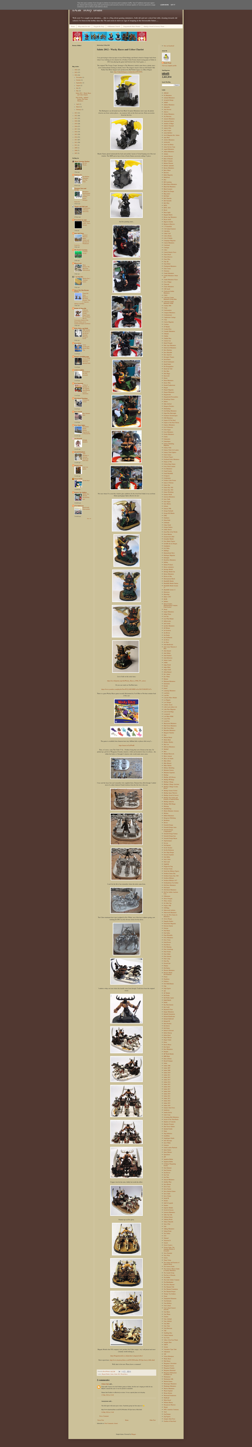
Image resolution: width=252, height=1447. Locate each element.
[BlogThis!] (124, 1372)
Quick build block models (86, 508)
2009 (76, 148)
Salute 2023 (167, 1098)
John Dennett (167, 651)
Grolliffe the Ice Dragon (170, 544)
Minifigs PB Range (169, 779)
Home (73, 26)
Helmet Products (168, 565)
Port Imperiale (78, 383)
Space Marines (168, 1152)
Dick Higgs (167, 373)
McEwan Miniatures (169, 747)
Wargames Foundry (169, 1368)
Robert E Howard (169, 1030)
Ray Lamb (167, 1007)
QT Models (167, 993)
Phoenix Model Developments (168, 973)
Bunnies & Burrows (169, 224)
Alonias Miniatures (169, 114)
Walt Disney (167, 1361)
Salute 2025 (167, 1103)
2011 (76, 145)
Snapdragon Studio (169, 1138)
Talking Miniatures (169, 1229)
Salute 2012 (117, 1374)
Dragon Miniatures (169, 392)
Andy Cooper (167, 130)
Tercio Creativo (168, 1245)
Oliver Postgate (168, 898)
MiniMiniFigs (167, 809)
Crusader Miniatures (169, 331)
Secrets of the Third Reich (171, 1119)
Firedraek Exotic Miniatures (171, 459)
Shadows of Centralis (170, 1122)
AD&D (166, 102)
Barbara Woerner (168, 163)
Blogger (133, 1434)
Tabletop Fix (78, 175)
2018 (76, 126)
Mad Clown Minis (169, 728)
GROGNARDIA (79, 370)
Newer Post (100, 1420)
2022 (76, 115)
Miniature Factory (169, 770)
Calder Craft (167, 233)
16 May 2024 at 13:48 (107, 1412)
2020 (76, 121)
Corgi (165, 319)
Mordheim (167, 820)
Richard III (167, 1021)
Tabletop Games (168, 1217)
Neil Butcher (167, 845)
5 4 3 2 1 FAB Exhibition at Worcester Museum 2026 (86, 360)
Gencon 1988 (167, 508)
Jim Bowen (167, 633)
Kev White (167, 676)
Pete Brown (167, 945)
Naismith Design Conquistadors (168, 830)
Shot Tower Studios (169, 1126)
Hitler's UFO (167, 597)
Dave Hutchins (168, 350)
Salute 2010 (167, 1072)
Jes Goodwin (167, 630)
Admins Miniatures (169, 105)
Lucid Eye (167, 721)
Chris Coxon (167, 268)
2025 (76, 72)
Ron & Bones (167, 1044)
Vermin (166, 1347)
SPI (165, 1157)
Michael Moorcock (169, 754)
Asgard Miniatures (169, 149)
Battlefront (167, 177)
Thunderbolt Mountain (170, 1298)
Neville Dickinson (169, 850)
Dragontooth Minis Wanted (131, 26)
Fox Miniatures (168, 469)
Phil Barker (167, 968)
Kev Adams (167, 674)
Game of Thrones (168, 483)
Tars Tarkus (167, 1233)
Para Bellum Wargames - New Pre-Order (86, 179)
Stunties (166, 1205)
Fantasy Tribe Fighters (170, 452)
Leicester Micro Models (170, 698)
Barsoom (166, 172)
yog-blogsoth (78, 439)
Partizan (166, 928)
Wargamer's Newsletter (170, 1363)
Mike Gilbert (167, 761)
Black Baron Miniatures (170, 184)
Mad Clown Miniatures (170, 726)
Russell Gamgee (168, 1061)
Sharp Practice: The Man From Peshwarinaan (86, 267)
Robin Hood (167, 1035)
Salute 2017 (167, 1089)
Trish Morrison (168, 1328)
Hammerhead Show (169, 553)
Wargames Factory (169, 1366)
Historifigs (167, 594)
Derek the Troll (168, 369)
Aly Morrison (167, 116)
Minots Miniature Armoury (171, 811)
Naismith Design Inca (170, 836)
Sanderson (166, 1110)
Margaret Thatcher (169, 733)
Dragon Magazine (169, 390)
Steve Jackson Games (170, 1191)
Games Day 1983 (168, 490)
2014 (76, 137)
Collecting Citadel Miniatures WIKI (169, 302)
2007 (76, 153)
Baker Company (168, 161)
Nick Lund (167, 862)
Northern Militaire (169, 878)
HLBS (165, 599)
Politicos (166, 981)
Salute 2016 (167, 1087)
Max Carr (166, 744)
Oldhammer (167, 896)
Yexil (165, 1412)
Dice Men (166, 371)
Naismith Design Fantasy (171, 834)
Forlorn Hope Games (169, 464)
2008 (76, 150)
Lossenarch (167, 714)
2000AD (166, 93)
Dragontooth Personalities (171, 397)
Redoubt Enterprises (169, 1014)
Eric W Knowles (168, 427)
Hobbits (166, 601)
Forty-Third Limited (169, 466)
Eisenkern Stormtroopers (171, 415)
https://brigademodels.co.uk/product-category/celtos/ (126, 1356)
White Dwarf (167, 1400)
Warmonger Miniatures (170, 1384)
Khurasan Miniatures (169, 681)
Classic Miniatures (169, 286)
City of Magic (167, 282)
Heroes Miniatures (169, 574)
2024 (76, 75)
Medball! (166, 749)
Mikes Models (167, 765)
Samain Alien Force (169, 1108)
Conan (165, 308)
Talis (165, 1226)
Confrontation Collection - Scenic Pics (86, 209)
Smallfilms (167, 1136)
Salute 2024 (167, 1101)
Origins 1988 (167, 905)
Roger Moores (168, 1037)
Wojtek (166, 1407)
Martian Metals (168, 737)
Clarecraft (166, 284)
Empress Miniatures (169, 425)
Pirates (165, 977)
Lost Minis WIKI (168, 716)
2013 (76, 140)
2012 (76, 142)
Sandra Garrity (168, 1112)
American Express (169, 121)
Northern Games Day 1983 (171, 876)
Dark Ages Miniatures (170, 345)
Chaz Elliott (167, 264)
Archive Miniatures (169, 140)
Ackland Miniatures (169, 98)
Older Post (153, 1420)
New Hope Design (169, 852)
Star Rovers (167, 1173)
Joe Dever (166, 640)
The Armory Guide (169, 1266)
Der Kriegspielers (168, 366)
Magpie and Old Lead (81, 206)
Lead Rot (166, 695)
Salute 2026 (167, 1105)
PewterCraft (167, 963)
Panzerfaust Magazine (170, 923)
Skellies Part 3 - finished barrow (86, 280)
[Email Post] (119, 1371)
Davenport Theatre (169, 357)
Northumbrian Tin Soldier (171, 883)
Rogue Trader (167, 1040)
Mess (165, 751)
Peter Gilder (167, 954)
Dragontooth (167, 394)
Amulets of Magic (169, 123)
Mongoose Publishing (170, 818)
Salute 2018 (167, 1091)
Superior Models (168, 1208)
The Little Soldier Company (171, 1280)
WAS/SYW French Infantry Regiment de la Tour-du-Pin (86, 430)
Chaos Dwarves (168, 257)
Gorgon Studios (168, 527)
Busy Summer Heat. (86, 414)
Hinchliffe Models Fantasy (171, 583)
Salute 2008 (167, 1070)
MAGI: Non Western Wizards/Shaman (86, 496)
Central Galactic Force (170, 252)
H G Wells (167, 548)
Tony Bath (167, 1323)
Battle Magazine (168, 175)
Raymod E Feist (168, 1009)
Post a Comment (104, 1416)
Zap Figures (167, 1416)
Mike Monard (167, 763)
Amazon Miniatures (169, 119)
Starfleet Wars (167, 1182)
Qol (165, 991)
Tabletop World (168, 1219)
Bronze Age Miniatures (170, 217)
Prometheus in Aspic (80, 220)
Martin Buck (167, 740)
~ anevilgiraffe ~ (79, 277)
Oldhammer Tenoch (114, 26)
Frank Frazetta (168, 471)
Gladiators (166, 518)
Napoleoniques (168, 841)
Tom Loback (167, 1305)
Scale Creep (167, 1115)
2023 (76, 113)
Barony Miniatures (169, 168)
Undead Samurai (168, 1335)
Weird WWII (78, 479)
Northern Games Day (170, 873)
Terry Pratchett (168, 1253)
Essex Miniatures (168, 432)
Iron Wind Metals (169, 619)
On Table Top (167, 903)
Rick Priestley (167, 1023)
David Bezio (167, 359)
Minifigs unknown (169, 801)
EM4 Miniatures (168, 418)
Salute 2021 (167, 1096)
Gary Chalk (167, 499)
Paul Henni (167, 930)
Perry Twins (167, 940)
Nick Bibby (167, 857)
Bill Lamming (168, 182)
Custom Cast (167, 341)
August (78, 85)
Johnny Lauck (167, 660)
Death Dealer (167, 364)
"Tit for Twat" (86, 480)
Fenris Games (167, 455)
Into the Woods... (85, 164)
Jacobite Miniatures (169, 626)
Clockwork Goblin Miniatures (169, 292)
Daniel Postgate (168, 343)
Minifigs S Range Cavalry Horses (171, 787)
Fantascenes (167, 439)
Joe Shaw (166, 642)
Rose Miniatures (168, 1049)
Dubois (166, 401)
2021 (76, 118)
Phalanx (166, 966)
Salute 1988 (167, 1066)
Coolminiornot (168, 315)
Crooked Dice (167, 329)
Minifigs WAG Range (170, 804)
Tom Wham (167, 1314)
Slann (165, 1131)
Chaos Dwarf (167, 254)
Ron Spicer (167, 1047)
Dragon (166, 387)
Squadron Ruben (168, 1159)
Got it (173, 5)
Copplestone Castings (170, 317)
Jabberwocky (167, 621)
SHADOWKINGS (79, 452)
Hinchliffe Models (169, 581)
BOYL (165, 205)
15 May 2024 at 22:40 (107, 1395)
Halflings (166, 551)
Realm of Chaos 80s (80, 308)
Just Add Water (79, 233)
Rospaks (166, 1051)
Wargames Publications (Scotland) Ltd (170, 1373)
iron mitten (77, 343)
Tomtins (166, 1316)
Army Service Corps (169, 147)
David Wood (167, 63)
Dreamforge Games (169, 399)
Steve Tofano (167, 1196)
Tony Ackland (168, 1319)
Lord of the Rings (169, 712)
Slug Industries (168, 1133)
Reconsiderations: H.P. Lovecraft (86, 373)
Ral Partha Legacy (169, 998)
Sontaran (166, 1145)
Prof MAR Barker (169, 984)
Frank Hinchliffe (168, 473)
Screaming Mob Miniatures (171, 1117)
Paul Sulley (167, 933)
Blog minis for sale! (84, 26)
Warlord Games (168, 1381)
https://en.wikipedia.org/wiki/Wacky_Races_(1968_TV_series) (126, 681)
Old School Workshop (81, 398)
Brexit (165, 210)
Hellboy (166, 562)
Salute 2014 (167, 1082)
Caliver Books (168, 236)
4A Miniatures (168, 95)
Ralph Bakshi (167, 1000)
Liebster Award (168, 705)
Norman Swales (168, 869)
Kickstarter (167, 684)
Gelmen (166, 506)
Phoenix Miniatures (169, 970)
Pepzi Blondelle (168, 935)
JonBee (166, 662)
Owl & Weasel (168, 919)
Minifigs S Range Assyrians (171, 784)
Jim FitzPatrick (168, 637)
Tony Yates (167, 1326)
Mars (165, 735)
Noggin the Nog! (99, 26)
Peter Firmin (167, 952)
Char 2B (166, 261)
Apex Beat (167, 137)
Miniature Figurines (169, 772)
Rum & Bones (168, 1059)
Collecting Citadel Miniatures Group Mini (170, 298)
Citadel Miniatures (169, 273)
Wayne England (168, 1391)
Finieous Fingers (168, 457)
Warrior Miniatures (169, 1388)
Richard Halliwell (169, 1019)
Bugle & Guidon (168, 222)
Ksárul (165, 688)
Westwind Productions (170, 1395)
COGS (165, 295)
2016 (76, 132)
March (78, 107)
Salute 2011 (167, 1075)
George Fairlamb (168, 511)
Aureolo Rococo (168, 156)
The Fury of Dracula (169, 1275)
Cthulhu (166, 336)
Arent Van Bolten (168, 144)
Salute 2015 (167, 1084)
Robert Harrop (168, 1033)
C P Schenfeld (168, 226)
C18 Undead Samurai (170, 229)
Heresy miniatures (169, 567)
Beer (165, 180)
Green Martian (168, 534)
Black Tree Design (169, 191)
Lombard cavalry (85, 252)
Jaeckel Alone (78, 465)
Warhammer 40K (168, 1379)
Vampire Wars (168, 1342)
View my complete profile (169, 65)
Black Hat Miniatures (170, 187)
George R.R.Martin (169, 513)
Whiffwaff (166, 1398)
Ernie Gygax (167, 430)
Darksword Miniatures (170, 348)
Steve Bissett (167, 1184)
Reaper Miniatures (169, 1012)
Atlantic (166, 154)
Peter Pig (166, 961)
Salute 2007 (167, 1068)
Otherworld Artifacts (169, 910)
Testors (166, 1258)
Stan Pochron (167, 1170)
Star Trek (166, 1175)
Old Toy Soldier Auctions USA (171, 893)
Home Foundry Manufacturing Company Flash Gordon (171, 605)
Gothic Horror (168, 529)
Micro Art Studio (168, 758)
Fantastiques (167, 441)
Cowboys (166, 324)
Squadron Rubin (168, 1161)
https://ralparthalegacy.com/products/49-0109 (128, 72)
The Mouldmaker (168, 1282)
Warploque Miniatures (170, 1386)
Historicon (167, 592)
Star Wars (166, 1177)
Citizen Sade (105, 1384)
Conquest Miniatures (169, 313)
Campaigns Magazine (170, 240)
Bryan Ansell (167, 219)
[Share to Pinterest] (130, 1372)
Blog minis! (167, 194)
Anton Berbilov (168, 133)
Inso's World (78, 412)
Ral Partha (167, 995)
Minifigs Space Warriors (170, 793)
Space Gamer (167, 1150)
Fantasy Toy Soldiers (80, 492)
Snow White (167, 1143)
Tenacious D (167, 1240)
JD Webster (167, 628)
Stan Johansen (167, 1168)
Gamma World (168, 494)
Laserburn (166, 693)
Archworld (167, 142)
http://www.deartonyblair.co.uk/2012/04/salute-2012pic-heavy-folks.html (132, 1360)
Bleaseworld (78, 263)
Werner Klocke (168, 1393)
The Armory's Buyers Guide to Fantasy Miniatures (171, 1269)
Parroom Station (168, 926)
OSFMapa (166, 908)
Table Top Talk (168, 1215)
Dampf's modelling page (81, 357)
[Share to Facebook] (128, 1372)
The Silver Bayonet (169, 1284)
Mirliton (166, 813)
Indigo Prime (167, 614)
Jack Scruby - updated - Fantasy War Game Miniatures (82, 99)
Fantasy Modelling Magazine (169, 444)
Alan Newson (167, 109)
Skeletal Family (168, 1129)
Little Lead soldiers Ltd (170, 707)
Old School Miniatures (170, 890)
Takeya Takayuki (168, 1222)
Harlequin (166, 558)
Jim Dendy (167, 635)
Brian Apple (167, 212)
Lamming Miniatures (169, 691)
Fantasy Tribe (167, 448)
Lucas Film (167, 719)
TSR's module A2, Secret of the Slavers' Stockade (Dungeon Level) (86, 334)
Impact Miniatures (169, 612)
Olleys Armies (168, 901)
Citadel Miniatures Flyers (171, 279)
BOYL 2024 (167, 208)
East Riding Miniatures (170, 411)
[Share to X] (126, 1372)
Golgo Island (167, 525)
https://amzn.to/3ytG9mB (126, 745)
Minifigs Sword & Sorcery (171, 795)
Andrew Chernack (169, 126)
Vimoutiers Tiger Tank (170, 1349)
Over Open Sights (79, 425)
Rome (165, 1042)
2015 (76, 134)
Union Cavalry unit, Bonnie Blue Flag (86, 347)
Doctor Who (167, 383)
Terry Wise (167, 1255)
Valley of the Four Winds (171, 1340)
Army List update (85, 468)
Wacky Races (124, 1374)
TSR (165, 1331)
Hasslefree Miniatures (170, 560)
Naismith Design (168, 825)
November (79, 77)
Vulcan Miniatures (169, 1356)
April (78, 104)
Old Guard (167, 887)
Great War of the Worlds (170, 532)
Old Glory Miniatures (170, 885)
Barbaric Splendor (169, 165)
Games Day (167, 485)
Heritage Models (168, 569)
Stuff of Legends (168, 1203)
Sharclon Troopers (169, 1124)
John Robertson (168, 658)
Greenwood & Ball (169, 537)
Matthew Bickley (168, 742)
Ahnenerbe (167, 107)
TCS (165, 1236)
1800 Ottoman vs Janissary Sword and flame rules (86, 457)
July (77, 88)
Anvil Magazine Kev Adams (171, 135)
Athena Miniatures (169, 151)
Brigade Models (106, 1374)
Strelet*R (166, 1198)
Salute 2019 (167, 1094)
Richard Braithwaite (169, 1016)
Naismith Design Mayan (170, 838)
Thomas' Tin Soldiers (170, 1294)
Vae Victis (166, 1338)
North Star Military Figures (171, 871)
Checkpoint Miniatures (170, 266)
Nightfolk (166, 864)
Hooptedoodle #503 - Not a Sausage (86, 223)
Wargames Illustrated (169, 1370)
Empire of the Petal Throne (171, 422)
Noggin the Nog (168, 866)
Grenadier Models (169, 539)
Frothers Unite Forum (170, 480)
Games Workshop (168, 492)
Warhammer (167, 1377)
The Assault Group (169, 1273)
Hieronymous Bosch (169, 579)
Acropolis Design (168, 100)
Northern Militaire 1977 (170, 880)
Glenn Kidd (167, 520)
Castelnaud (167, 245)
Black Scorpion (168, 189)
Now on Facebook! (169, 46)
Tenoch (166, 1243)
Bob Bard (166, 196)
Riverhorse (167, 1026)
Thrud (165, 1296)
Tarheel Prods (167, 1231)
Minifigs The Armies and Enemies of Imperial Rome (171, 798)
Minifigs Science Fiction (170, 790)
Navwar (166, 843)
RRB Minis (167, 1056)
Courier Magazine (169, 322)
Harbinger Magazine (169, 555)
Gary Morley (167, 504)
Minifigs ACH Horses (170, 777)
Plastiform (166, 979)
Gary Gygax (167, 501)
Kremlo (166, 686)
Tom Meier (167, 1312)
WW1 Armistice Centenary (171, 1409)
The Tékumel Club (169, 1287)
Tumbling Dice (168, 1333)
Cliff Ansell (167, 289)
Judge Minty (167, 667)
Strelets (166, 1201)
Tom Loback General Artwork (170, 1309)
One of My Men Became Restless (81, 291)
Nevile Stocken (168, 848)
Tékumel (166, 1238)
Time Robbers (168, 1303)
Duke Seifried (167, 404)
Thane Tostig (167, 1260)
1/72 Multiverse (79, 506)
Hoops (165, 609)
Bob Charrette (167, 198)
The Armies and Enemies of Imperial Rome (171, 1263)
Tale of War (167, 1224)
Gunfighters (167, 546)
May (77, 91)
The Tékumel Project (169, 1291)
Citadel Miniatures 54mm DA (171, 276)
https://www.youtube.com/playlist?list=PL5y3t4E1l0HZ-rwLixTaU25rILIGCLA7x (126, 689)
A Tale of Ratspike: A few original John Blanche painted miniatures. (86, 389)
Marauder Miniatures (169, 730)
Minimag (166, 806)
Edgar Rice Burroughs (170, 413)
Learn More (164, 5)
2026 (76, 70)
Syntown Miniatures (169, 1212)
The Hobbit (167, 1277)
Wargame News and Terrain (80, 189)
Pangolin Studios (168, 921)
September (79, 83)
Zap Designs (167, 1414)
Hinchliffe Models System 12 (171, 586)
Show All (89, 518)
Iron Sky (166, 616)
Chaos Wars (167, 259)
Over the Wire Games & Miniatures (170, 915)
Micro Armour (168, 756)
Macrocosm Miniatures (170, 723)
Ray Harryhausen (168, 1005)
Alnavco (166, 112)
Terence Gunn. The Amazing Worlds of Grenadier (169, 1249)
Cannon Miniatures (169, 243)
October (78, 80)
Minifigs (166, 775)
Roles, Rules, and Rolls (81, 328)
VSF (165, 1354)
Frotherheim (167, 478)
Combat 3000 (167, 306)
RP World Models (169, 1054)
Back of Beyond (168, 159)
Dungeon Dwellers (169, 406)
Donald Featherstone (169, 385)
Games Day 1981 (168, 487)
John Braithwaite (168, 644)
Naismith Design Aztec (170, 827)
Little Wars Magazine (170, 709)
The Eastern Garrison (80, 250)
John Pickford (167, 655)
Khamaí (166, 679)
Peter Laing (167, 959)
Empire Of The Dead (170, 420)
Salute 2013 (167, 1080)
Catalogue (166, 247)
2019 (76, 124)
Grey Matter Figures (169, 541)
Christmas (166, 271)
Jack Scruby (167, 623)
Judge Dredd (167, 665)
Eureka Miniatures (169, 434)
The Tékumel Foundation (171, 1289)
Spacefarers (167, 1154)
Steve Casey (167, 1186)
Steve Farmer (167, 1189)
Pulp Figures (167, 988)
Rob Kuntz (167, 1028)
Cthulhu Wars (167, 338)
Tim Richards (167, 1301)
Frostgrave (167, 476)
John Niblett (167, 653)
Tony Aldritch (168, 1321)
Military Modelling (169, 768)
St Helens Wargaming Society (170, 1164)
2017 (76, 129)
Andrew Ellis (167, 128)
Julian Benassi (167, 672)
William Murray (168, 1402)
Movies (166, 823)
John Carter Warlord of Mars (170, 647)
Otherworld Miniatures (170, 912)
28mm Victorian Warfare (81, 161)
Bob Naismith (167, 201)
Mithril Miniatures (169, 816)
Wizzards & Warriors (170, 1405)
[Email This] (123, 1372)
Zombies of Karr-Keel (170, 1421)
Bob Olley (166, 203)
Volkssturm (167, 1352)
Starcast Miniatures (169, 1179)
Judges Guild (167, 669)
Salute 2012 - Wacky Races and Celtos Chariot (83, 94)
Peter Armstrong (168, 949)
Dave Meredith (168, 352)
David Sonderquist (169, 362)
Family (166, 437)
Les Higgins (167, 700)
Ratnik (165, 1002)
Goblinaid (166, 522)
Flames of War (168, 462)
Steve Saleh (167, 1194)
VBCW (166, 1345)
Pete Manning (167, 947)
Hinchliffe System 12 (169, 590)
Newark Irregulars (169, 855)
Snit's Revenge (168, 1140)
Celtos (165, 250)
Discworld (166, 376)
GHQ (165, 515)
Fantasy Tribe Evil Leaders (171, 450)
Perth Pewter (167, 942)
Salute (112, 1374)
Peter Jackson (167, 956)
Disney (166, 378)
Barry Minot (167, 170)
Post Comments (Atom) (111, 1423)
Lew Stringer (167, 702)
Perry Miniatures (168, 937)
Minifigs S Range (168, 782)
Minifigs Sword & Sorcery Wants (154, 26)
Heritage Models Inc (169, 572)
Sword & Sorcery (169, 1210)
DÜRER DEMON (85, 441)
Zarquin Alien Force (169, 1419)
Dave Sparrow (168, 355)
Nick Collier (167, 859)
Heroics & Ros (168, 576)
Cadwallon (167, 231)
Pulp (165, 986)
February (79, 109)
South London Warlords (170, 1147)
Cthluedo (166, 334)
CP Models (167, 327)
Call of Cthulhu (168, 238)
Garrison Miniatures (169, 497)
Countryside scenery (86, 401)
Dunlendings (167, 408)
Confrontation (167, 310)
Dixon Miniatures (168, 380)
